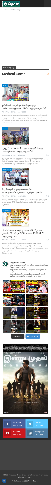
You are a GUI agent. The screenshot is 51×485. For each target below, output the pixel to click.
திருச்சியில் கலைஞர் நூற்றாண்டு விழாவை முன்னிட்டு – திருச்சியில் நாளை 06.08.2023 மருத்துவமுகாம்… (23, 233)
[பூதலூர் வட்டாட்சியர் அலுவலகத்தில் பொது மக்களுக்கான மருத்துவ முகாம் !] (15, 136)
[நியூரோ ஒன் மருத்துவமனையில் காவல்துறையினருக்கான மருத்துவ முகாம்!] (15, 177)
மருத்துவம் (6, 210)
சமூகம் (5, 85)
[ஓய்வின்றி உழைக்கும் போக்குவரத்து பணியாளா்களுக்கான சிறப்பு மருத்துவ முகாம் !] (15, 92)
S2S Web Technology (31, 481)
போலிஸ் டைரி (7, 170)
